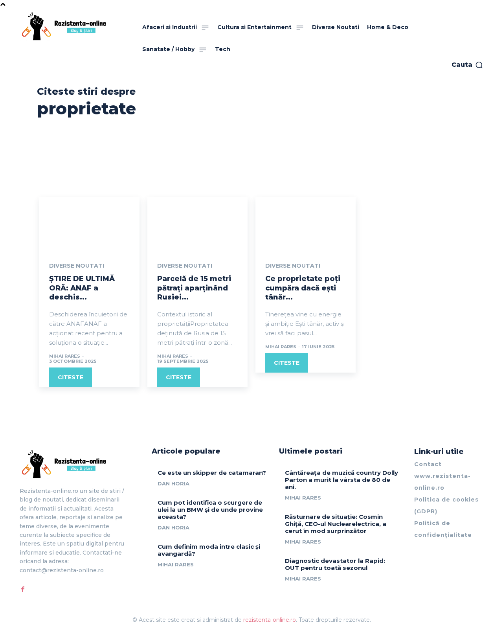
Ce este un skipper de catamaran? (212, 472)
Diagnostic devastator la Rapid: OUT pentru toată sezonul (335, 564)
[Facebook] (23, 589)
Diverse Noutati (76, 265)
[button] (467, 65)
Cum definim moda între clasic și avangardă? (209, 550)
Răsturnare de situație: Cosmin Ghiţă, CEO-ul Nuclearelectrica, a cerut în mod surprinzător (335, 524)
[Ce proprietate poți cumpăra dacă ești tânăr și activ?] (305, 222)
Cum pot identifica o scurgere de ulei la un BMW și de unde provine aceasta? (210, 509)
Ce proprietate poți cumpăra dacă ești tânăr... (302, 287)
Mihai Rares (64, 356)
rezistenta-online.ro (269, 619)
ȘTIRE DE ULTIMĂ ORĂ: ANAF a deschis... (82, 287)
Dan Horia (173, 483)
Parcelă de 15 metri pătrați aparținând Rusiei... (194, 287)
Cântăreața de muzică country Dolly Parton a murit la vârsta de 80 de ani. (341, 480)
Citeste (70, 377)
